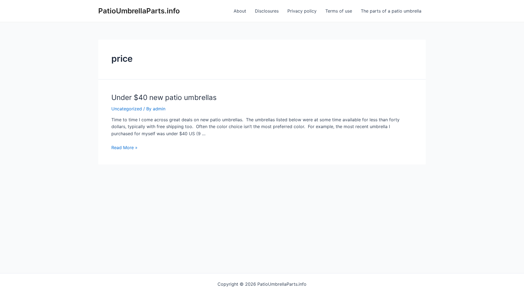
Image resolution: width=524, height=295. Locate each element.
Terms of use (338, 11)
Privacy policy (302, 11)
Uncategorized (126, 108)
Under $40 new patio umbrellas (164, 97)
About (240, 11)
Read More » (124, 147)
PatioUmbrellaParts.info (139, 11)
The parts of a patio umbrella (391, 11)
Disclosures (267, 11)
